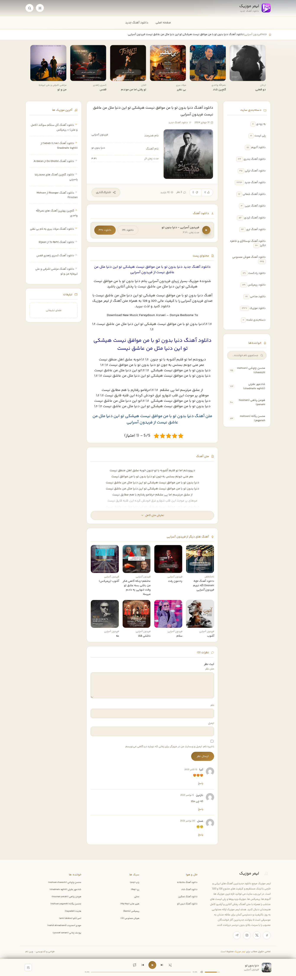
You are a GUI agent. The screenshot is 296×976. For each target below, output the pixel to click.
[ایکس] (257, 935)
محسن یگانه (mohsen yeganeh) (65, 904)
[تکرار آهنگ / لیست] (134, 965)
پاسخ (200, 783)
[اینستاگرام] (247, 935)
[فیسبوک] (267, 935)
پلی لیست (260, 136)
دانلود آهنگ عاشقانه (187, 882)
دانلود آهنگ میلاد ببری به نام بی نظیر (52, 229)
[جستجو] (29, 8)
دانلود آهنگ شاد (189, 889)
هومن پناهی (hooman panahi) (66, 897)
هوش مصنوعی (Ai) (129, 918)
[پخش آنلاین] (236, 76)
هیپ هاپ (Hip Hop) (129, 904)
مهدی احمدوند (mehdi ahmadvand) (64, 925)
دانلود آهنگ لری (256, 229)
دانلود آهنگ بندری (255, 159)
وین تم (29, 951)
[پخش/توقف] (152, 965)
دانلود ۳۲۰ (105, 230)
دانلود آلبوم (258, 147)
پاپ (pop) (134, 882)
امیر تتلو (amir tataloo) (70, 918)
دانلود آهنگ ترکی (255, 171)
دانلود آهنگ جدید (136, 22)
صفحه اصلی (163, 22)
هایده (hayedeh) (73, 911)
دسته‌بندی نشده (256, 320)
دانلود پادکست (257, 273)
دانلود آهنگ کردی (255, 218)
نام (212, 705)
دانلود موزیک (258, 308)
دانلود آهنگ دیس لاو (187, 904)
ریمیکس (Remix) (131, 911)
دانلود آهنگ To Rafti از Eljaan (56, 242)
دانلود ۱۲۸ (128, 230)
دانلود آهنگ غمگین (187, 897)
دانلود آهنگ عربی (255, 206)
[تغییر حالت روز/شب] (40, 8)
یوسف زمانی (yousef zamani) (67, 933)
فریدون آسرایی (253, 34)
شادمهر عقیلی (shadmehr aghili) (254, 386)
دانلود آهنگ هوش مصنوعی (249, 257)
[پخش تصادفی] (170, 965)
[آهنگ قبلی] (142, 965)
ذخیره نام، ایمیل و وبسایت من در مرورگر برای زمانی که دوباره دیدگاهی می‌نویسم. (169, 747)
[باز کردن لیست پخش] (28, 967)
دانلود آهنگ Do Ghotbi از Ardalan (54, 161)
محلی (136, 897)
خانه (264, 34)
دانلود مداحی (258, 296)
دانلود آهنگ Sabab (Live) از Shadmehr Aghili (59, 145)
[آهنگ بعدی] (161, 965)
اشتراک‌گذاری (103, 192)
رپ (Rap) (135, 889)
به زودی (261, 124)
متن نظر (209, 669)
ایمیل (211, 723)
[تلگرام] (237, 935)
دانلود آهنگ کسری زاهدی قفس (55, 255)
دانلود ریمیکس (257, 285)
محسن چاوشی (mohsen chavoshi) (64, 882)
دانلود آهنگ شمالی (254, 194)
